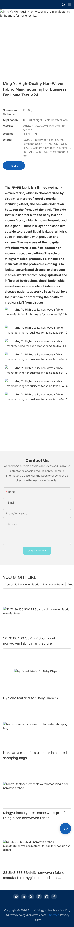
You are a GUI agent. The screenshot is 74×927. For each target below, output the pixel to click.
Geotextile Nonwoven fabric (22, 584)
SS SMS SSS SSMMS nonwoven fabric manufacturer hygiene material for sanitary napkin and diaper (33, 875)
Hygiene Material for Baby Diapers (30, 698)
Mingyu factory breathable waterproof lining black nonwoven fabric (34, 815)
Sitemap (53, 915)
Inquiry (14, 165)
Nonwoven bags (53, 584)
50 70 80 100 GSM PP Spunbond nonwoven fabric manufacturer (29, 640)
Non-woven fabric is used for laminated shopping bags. (35, 755)
